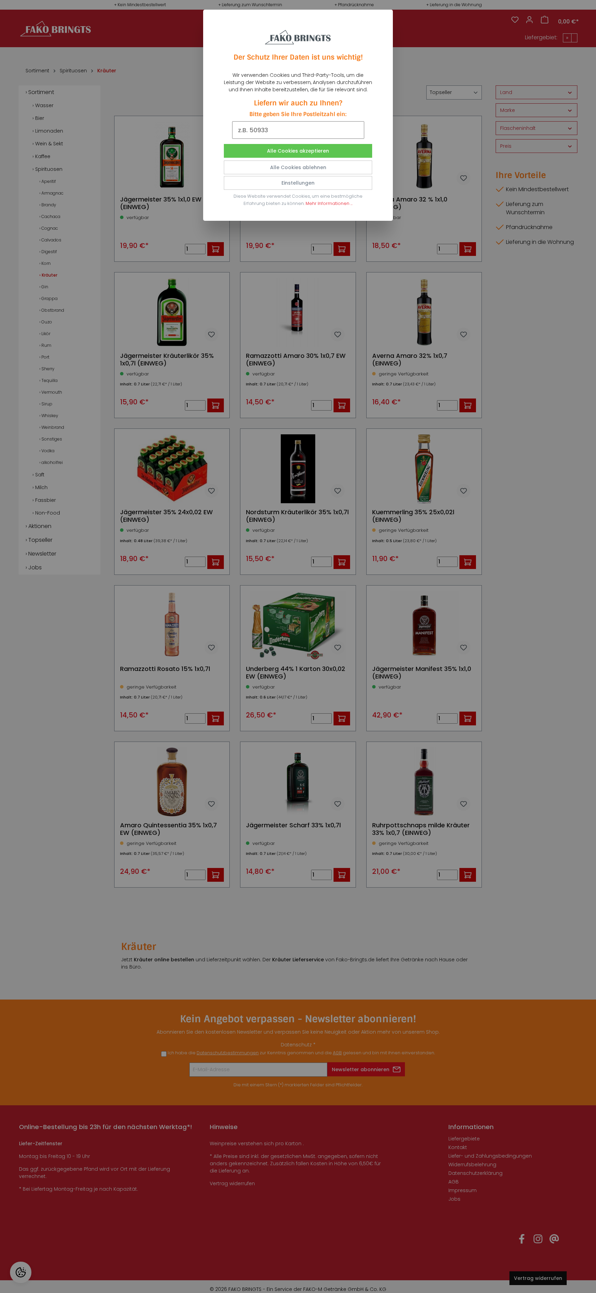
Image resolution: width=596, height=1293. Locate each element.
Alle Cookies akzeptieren (298, 150)
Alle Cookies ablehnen (298, 167)
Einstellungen (298, 182)
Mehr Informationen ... (329, 203)
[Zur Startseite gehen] (298, 35)
